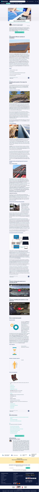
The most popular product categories (18, 475)
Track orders (2, 474)
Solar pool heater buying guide (14, 426)
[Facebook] (28, 481)
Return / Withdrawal (3, 475)
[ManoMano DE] (17, 483)
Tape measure (12, 387)
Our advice (14, 474)
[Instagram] (29, 481)
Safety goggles (12, 406)
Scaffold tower (12, 389)
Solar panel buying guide (13, 419)
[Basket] (37, 1)
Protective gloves (12, 403)
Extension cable (12, 386)
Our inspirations (15, 479)
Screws (11, 393)
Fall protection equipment (14, 405)
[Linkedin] (26, 481)
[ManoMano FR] (14, 483)
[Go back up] (37, 484)
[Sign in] (35, 1)
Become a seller (3, 480)
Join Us (2, 481)
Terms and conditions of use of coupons (6, 483)
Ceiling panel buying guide (14, 431)
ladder (16, 389)
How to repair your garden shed (15, 427)
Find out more (24, 470)
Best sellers (14, 480)
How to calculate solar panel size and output (16, 428)
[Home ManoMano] (5, 1)
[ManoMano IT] (15, 483)
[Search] (10, 1)
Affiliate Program (3, 482)
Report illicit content (3, 479)
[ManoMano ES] (19, 483)
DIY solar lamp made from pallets (15, 430)
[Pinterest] (31, 481)
